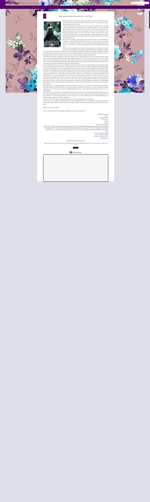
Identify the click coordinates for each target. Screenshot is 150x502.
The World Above (79, 129)
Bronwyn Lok (82, 141)
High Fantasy (44, 7)
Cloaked (106, 121)
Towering (106, 123)
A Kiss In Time (104, 119)
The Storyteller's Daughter (49, 126)
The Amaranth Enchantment (101, 133)
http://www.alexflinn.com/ (79, 111)
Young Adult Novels (26, 7)
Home (12, 7)
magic (93, 143)
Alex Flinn (50, 143)
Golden (56, 128)
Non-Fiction (51, 7)
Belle (71, 128)
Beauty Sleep (76, 126)
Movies (57, 7)
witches (102, 143)
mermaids (97, 143)
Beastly (64, 22)
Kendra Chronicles (86, 143)
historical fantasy (78, 143)
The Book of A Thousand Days (100, 136)
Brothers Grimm (57, 143)
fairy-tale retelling (65, 143)
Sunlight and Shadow (99, 126)
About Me (17, 7)
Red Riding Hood (104, 138)
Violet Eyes (53, 129)
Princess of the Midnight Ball (101, 135)
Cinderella (56, 107)
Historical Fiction (35, 7)
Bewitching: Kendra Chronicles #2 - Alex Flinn (75, 16)
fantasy (71, 143)
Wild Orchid (92, 128)
